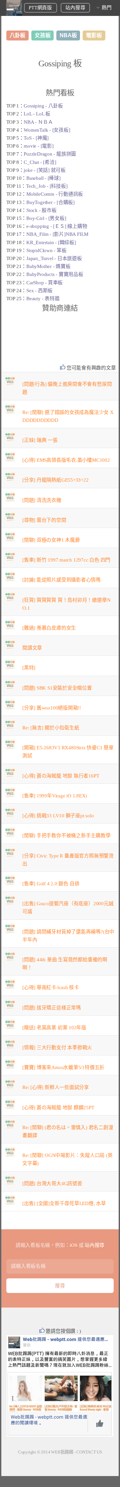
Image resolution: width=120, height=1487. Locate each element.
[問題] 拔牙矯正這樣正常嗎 (51, 1007)
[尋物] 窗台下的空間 (44, 520)
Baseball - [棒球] (43, 178)
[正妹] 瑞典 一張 (40, 440)
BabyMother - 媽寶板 (48, 266)
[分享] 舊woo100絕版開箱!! (51, 707)
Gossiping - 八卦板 (43, 105)
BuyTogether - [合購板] (50, 202)
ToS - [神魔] (36, 138)
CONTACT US (89, 1452)
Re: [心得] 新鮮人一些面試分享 (55, 1087)
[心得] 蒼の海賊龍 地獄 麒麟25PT (58, 1107)
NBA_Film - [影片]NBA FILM (57, 234)
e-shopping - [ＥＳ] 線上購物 (56, 226)
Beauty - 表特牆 (42, 298)
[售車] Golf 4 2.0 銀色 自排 (50, 883)
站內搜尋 (75, 7)
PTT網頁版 (40, 7)
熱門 (107, 7)
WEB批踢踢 (62, 1452)
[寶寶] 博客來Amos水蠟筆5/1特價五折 (63, 1067)
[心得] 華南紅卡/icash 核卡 (50, 987)
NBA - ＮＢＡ (38, 122)
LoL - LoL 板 (37, 113)
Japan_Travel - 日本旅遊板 (54, 258)
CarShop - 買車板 (44, 282)
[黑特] (28, 667)
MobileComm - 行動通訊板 (54, 194)
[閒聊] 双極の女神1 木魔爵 (51, 540)
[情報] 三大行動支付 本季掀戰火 (57, 1047)
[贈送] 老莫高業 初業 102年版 (54, 1027)
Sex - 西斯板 (39, 290)
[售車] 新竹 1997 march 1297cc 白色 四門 (66, 560)
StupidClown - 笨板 (46, 250)
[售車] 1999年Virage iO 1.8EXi (54, 795)
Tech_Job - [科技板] (46, 186)
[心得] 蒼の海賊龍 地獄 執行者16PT (60, 775)
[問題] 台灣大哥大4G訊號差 (52, 1183)
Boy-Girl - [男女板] (46, 218)
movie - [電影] (38, 146)
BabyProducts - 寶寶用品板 (54, 274)
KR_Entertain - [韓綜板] (51, 242)
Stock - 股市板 (41, 210)
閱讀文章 (32, 647)
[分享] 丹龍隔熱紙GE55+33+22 (55, 480)
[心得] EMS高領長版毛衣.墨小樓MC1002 (66, 460)
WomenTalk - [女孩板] (47, 130)
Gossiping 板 (60, 63)
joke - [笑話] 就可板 (45, 170)
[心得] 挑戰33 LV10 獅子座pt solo (58, 815)
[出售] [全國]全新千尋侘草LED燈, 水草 (64, 1203)
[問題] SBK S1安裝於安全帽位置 (57, 688)
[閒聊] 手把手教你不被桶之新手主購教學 (66, 835)
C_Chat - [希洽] (40, 162)
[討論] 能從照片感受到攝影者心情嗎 (61, 579)
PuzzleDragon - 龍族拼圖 (50, 154)
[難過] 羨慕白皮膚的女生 (49, 628)
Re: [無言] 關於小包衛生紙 (50, 727)
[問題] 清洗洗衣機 (41, 500)
